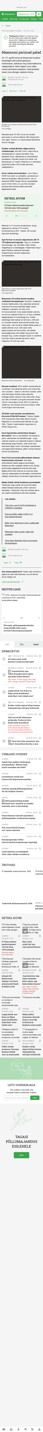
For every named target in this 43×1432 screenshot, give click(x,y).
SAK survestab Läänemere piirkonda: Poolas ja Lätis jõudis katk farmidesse (20, 720)
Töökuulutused (19, 656)
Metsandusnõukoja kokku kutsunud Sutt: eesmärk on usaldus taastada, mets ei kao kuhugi (18, 803)
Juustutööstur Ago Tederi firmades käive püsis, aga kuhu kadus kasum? (20, 674)
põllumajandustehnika (11, 582)
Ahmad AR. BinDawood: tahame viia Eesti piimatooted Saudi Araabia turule (10, 981)
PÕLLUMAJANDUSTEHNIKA (12, 31)
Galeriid (34, 19)
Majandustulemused (17, 668)
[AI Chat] (32, 1429)
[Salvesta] (40, 656)
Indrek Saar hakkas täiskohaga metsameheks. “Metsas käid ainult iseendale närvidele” (16, 764)
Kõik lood (14, 19)
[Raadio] (18, 1429)
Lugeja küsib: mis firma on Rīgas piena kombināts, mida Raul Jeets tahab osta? (20, 693)
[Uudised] (11, 1429)
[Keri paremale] (39, 618)
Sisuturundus (18, 702)
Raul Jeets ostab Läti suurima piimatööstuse (31, 944)
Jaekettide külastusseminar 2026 (17, 903)
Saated (11, 738)
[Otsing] (25, 1429)
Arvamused (24, 19)
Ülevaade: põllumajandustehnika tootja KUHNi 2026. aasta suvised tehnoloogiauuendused (19, 628)
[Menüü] (3, 1429)
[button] (16, 1098)
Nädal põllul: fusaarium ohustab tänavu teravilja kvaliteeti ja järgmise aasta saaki (31, 1019)
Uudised (11, 688)
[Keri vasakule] (4, 618)
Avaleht (5, 19)
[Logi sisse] (39, 1429)
